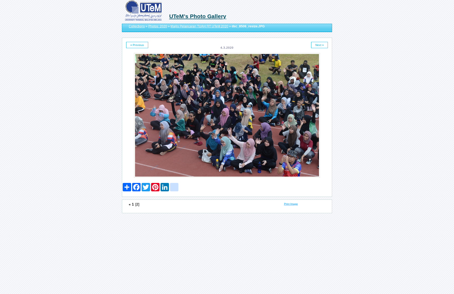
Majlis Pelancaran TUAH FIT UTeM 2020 (199, 26)
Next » (319, 45)
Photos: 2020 (157, 26)
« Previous (137, 45)
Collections (137, 26)
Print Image (291, 203)
